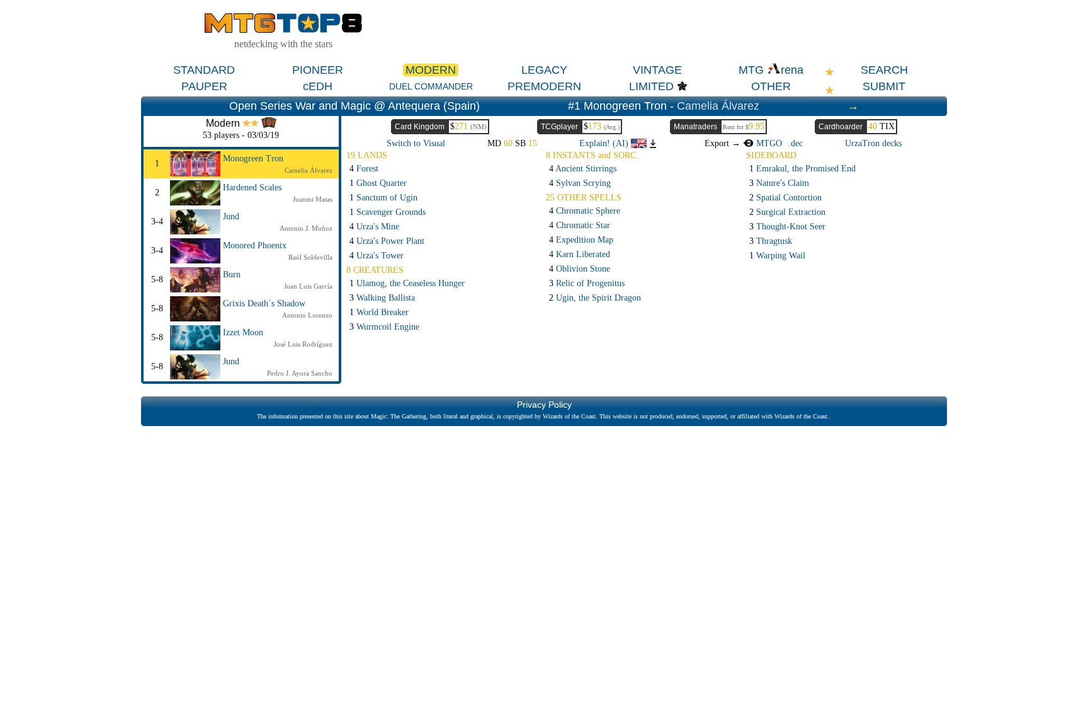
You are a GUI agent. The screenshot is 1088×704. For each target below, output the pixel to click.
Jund (231, 216)
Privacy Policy (544, 405)
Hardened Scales (252, 187)
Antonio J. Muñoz (306, 228)
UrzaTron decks (873, 143)
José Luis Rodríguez (303, 344)
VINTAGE (657, 70)
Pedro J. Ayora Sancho (299, 373)
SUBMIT (884, 86)
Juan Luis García (308, 286)
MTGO (767, 143)
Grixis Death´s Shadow (264, 303)
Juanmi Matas (312, 199)
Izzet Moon (243, 332)
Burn (232, 274)
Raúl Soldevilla (310, 257)
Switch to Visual (416, 143)
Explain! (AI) (605, 143)
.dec (795, 143)
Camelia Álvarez (718, 106)
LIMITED (651, 86)
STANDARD (204, 70)
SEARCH (884, 70)
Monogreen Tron (253, 158)
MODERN (430, 70)
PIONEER (317, 70)
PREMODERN (544, 86)
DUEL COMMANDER (431, 86)
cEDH (317, 86)
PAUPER (204, 86)
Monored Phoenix (254, 245)
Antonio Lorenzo (307, 315)
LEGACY (544, 70)
